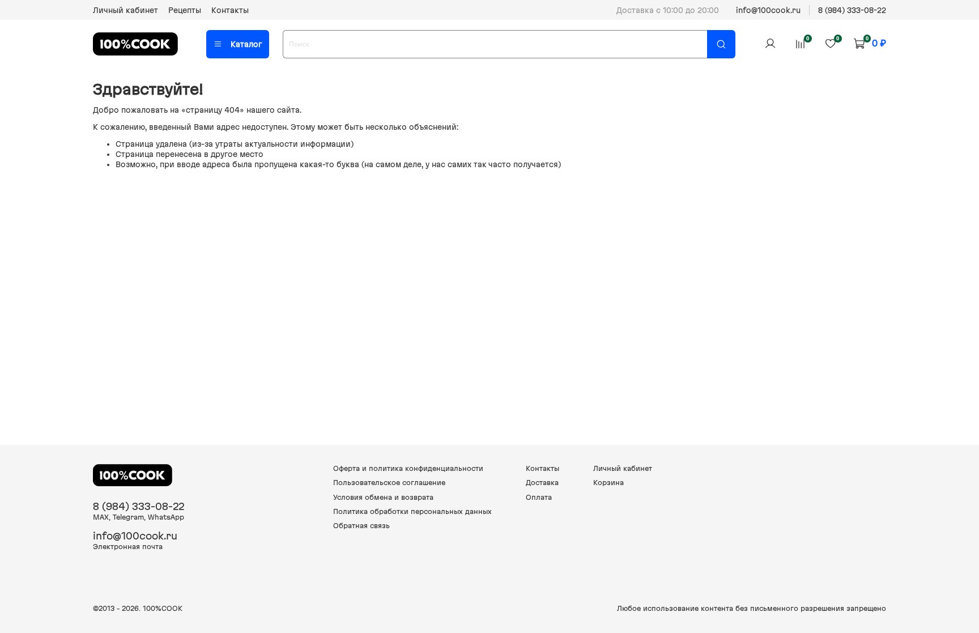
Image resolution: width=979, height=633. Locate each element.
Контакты (230, 10)
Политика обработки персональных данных (412, 511)
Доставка (542, 482)
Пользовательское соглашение (389, 482)
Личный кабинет (125, 10)
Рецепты (184, 10)
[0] (800, 43)
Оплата (539, 497)
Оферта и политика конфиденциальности (408, 468)
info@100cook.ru (768, 10)
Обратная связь (361, 525)
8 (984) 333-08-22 (852, 10)
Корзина (608, 482)
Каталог (246, 44)
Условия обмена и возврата (383, 497)
